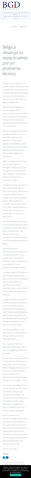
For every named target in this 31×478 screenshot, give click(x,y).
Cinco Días (13, 449)
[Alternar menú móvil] (27, 4)
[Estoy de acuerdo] (29, 471)
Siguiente (23, 26)
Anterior (14, 26)
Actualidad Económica (8, 464)
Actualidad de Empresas (18, 462)
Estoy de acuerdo (15, 475)
